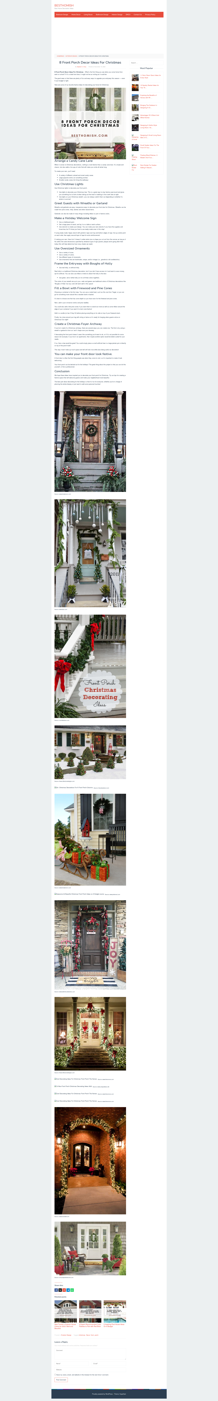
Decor (88, 1335)
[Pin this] (64, 1290)
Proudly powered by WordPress (102, 1394)
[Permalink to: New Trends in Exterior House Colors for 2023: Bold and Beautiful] (65, 1311)
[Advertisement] (109, 36)
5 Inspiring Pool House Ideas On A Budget (114, 1325)
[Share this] (56, 1290)
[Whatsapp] (72, 1290)
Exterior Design (66, 1335)
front (92, 1335)
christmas (82, 1335)
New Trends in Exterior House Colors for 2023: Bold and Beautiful (65, 1326)
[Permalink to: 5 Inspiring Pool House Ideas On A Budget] (115, 1311)
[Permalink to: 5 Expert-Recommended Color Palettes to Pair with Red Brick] (90, 1311)
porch (96, 1335)
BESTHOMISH (64, 5)
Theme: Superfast (120, 1394)
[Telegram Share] (68, 1290)
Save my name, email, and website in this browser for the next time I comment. (82, 1375)
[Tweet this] (60, 1290)
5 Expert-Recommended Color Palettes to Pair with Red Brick (90, 1325)
